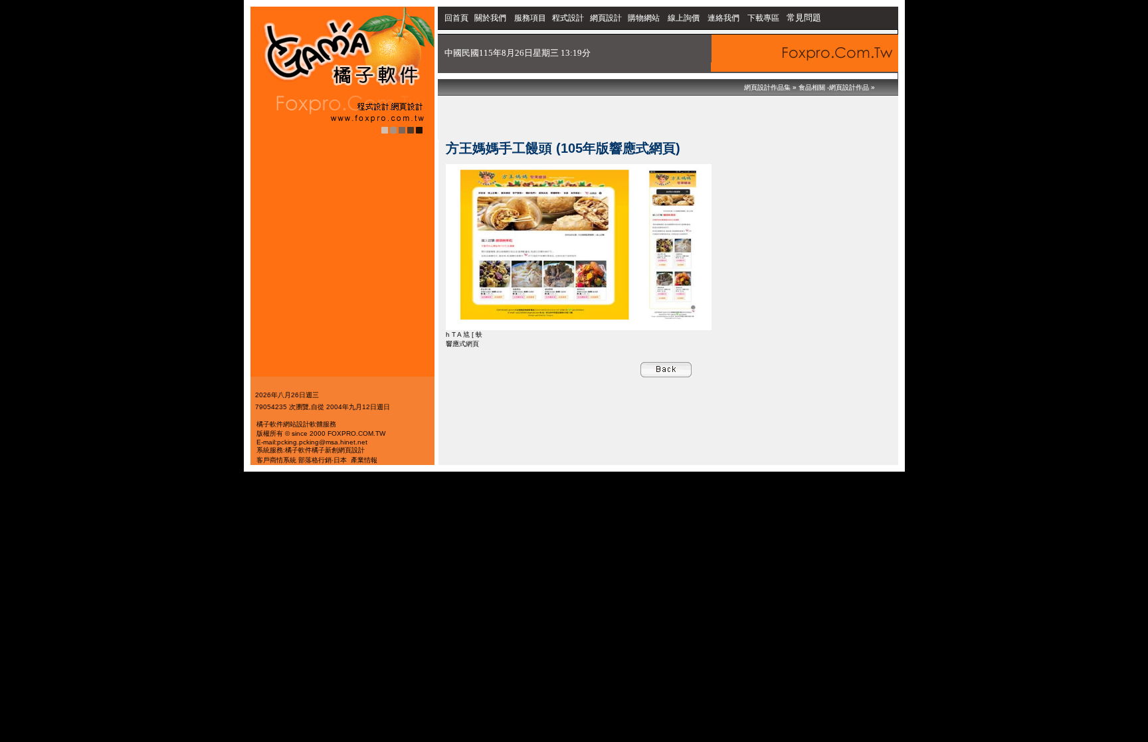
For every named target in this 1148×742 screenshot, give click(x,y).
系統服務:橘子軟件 (284, 450)
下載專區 (764, 18)
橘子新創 (325, 450)
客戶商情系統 (276, 460)
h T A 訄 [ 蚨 (464, 334)
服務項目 (530, 18)
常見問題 (804, 18)
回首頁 (456, 18)
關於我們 (491, 18)
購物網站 (644, 18)
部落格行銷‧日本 (322, 460)
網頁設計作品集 (767, 87)
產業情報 (364, 460)
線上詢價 (684, 18)
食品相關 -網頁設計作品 (834, 87)
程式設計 (568, 18)
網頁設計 (606, 18)
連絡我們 (723, 18)
